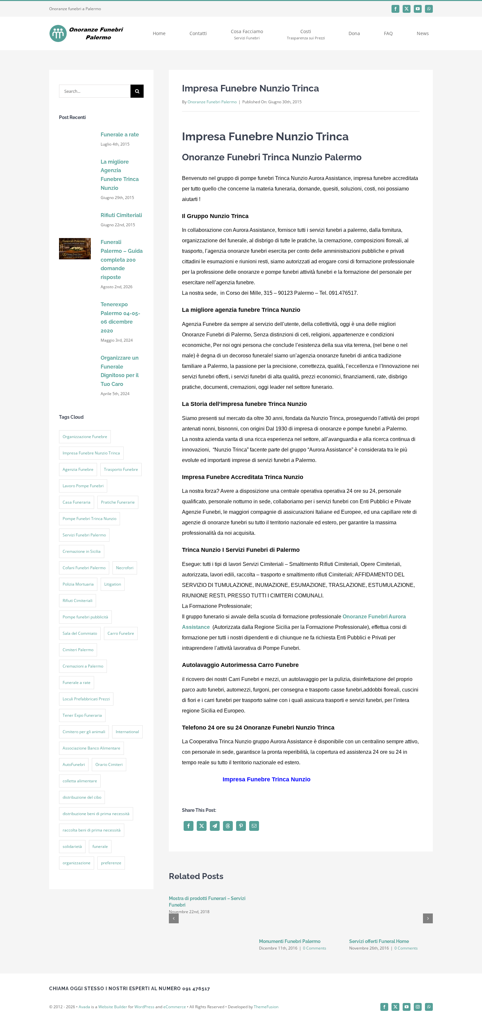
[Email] (254, 814)
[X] (201, 814)
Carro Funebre (121, 633)
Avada (84, 995)
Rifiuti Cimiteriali (121, 215)
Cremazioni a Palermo (83, 666)
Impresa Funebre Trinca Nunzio (303, 779)
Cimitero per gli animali (84, 731)
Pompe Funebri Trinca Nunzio (89, 518)
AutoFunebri (74, 764)
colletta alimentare (80, 781)
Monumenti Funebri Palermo (289, 929)
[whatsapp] (429, 9)
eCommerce (174, 995)
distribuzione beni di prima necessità (96, 813)
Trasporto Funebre (121, 469)
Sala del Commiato (80, 633)
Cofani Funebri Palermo (84, 568)
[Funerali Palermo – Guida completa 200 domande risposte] (75, 240)
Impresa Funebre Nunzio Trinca (91, 453)
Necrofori (124, 568)
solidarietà (72, 846)
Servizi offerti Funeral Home (379, 929)
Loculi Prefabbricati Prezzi (86, 699)
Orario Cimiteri (109, 764)
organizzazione (76, 863)
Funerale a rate (120, 134)
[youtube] (418, 9)
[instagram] (418, 995)
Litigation (112, 584)
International (127, 731)
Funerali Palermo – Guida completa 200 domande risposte (122, 259)
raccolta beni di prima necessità (92, 830)
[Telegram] (214, 814)
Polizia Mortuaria (78, 584)
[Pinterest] (241, 814)
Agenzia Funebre (78, 469)
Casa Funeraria (76, 502)
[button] (174, 907)
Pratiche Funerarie (118, 502)
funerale (100, 846)
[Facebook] (188, 814)
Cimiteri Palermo (78, 649)
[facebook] (395, 9)
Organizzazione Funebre (85, 436)
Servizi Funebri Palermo (84, 535)
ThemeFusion (266, 995)
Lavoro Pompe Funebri (83, 486)
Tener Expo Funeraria (82, 715)
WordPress (144, 995)
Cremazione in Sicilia (82, 551)
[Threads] (227, 814)
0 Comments (314, 936)
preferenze (111, 863)
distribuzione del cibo (82, 797)
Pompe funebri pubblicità (85, 617)
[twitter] (407, 9)
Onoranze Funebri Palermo (212, 102)
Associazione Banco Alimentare (91, 748)
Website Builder (112, 995)
